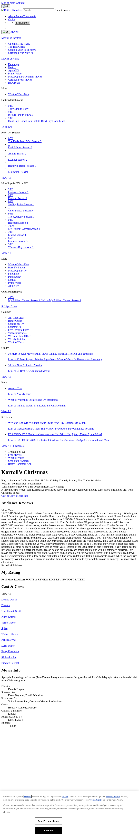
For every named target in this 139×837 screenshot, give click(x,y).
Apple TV (13, 70)
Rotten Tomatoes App (20, 463)
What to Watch (18, 94)
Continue (48, 830)
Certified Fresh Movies (20, 52)
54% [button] (30, 486)
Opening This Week (19, 43)
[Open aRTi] (5, 6)
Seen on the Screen (18, 460)
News (14, 306)
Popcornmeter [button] (41, 486)
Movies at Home (10, 58)
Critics (11, 19)
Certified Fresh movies (20, 79)
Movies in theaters (11, 37)
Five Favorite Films (18, 329)
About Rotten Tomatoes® (22, 16)
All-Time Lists (16, 317)
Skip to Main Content (12, 2)
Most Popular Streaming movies (25, 76)
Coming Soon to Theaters (22, 49)
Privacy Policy (113, 796)
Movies (14, 31)
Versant (27, 796)
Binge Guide (15, 320)
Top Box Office (16, 46)
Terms (65, 796)
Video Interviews (17, 333)
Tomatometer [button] (8, 486)
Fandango (13, 64)
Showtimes (18, 445)
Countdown (14, 326)
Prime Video (15, 73)
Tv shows (6, 126)
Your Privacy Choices (48, 821)
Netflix (12, 67)
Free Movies (15, 454)
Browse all (14, 82)
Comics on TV (16, 323)
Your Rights (96, 800)
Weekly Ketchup (17, 339)
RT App (6, 306)
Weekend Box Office (19, 336)
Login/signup (22, 23)
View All (6, 177)
